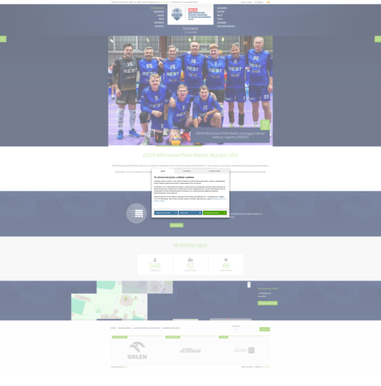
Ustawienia (187, 171)
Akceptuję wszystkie (212, 213)
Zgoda (163, 171)
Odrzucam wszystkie (163, 213)
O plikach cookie (214, 171)
